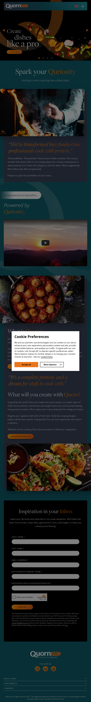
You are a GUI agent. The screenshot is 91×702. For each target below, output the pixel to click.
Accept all (26, 364)
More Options (50, 364)
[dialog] (45, 351)
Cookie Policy (46, 356)
